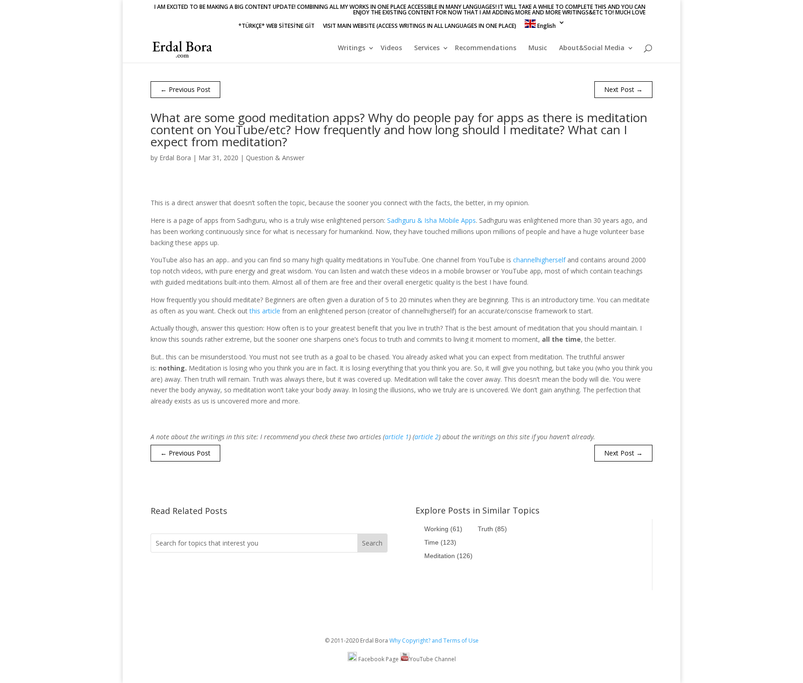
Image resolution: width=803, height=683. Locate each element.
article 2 (427, 436)
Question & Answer (275, 157)
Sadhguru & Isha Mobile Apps (431, 220)
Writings (351, 48)
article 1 (397, 436)
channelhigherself (539, 259)
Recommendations (485, 48)
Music (537, 48)
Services (427, 48)
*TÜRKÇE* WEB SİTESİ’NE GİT (276, 26)
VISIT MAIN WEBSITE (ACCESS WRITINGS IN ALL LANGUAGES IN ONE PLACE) (419, 26)
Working (443, 529)
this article (265, 310)
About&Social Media (592, 48)
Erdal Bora (175, 157)
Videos (391, 48)
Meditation (448, 555)
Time (440, 542)
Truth (492, 529)
